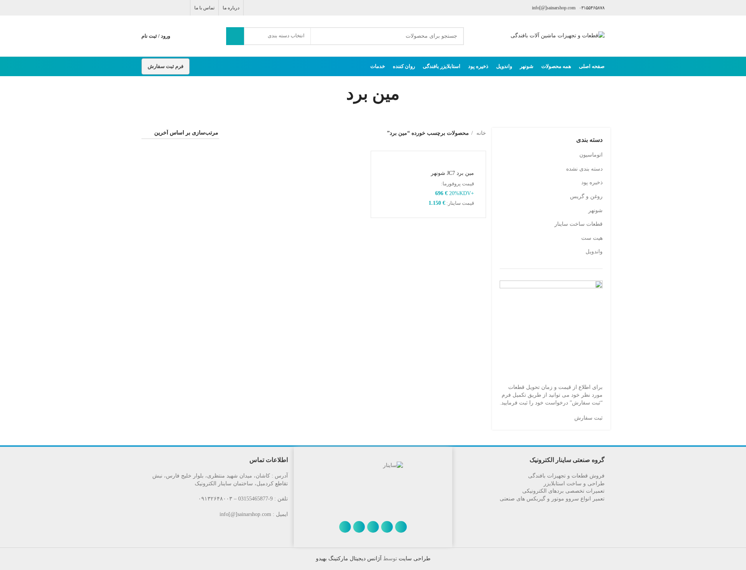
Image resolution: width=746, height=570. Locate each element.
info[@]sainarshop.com (553, 7)
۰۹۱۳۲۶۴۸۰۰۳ (215, 499)
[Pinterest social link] (145, 8)
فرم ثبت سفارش (165, 66)
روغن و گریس (586, 196)
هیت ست (592, 238)
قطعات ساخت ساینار (578, 224)
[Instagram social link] (163, 8)
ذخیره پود (592, 182)
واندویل (594, 251)
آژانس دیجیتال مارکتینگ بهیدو (349, 558)
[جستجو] (235, 36)
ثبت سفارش (588, 418)
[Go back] (409, 94)
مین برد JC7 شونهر (452, 173)
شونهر (595, 210)
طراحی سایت (414, 558)
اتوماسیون (591, 155)
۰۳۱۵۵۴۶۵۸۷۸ (592, 7)
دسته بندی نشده (584, 169)
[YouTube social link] (154, 8)
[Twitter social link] (172, 8)
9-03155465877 (255, 499)
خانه (480, 133)
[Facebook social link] (181, 8)
